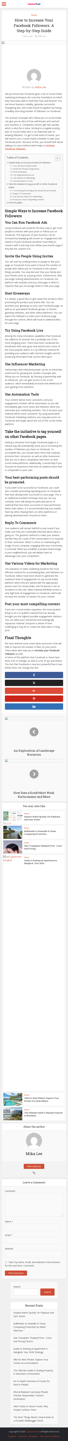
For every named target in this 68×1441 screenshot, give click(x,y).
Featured (22, 1436)
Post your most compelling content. (28, 199)
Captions (12, 1436)
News (34, 15)
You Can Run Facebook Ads (25, 166)
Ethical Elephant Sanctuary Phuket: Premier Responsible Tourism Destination (31, 1395)
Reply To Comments (22, 193)
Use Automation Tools (23, 181)
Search (16, 1286)
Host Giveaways (20, 172)
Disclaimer (33, 1436)
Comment (10, 1191)
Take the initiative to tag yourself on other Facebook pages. (33, 186)
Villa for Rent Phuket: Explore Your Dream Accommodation (41, 1099)
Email (8, 1235)
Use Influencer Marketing (24, 178)
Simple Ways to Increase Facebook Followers (30, 162)
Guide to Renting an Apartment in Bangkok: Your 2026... (40, 862)
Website (9, 1248)
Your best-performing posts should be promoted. (34, 190)
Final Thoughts (15, 202)
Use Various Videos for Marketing (27, 196)
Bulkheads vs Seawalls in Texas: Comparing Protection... (40, 832)
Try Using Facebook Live (23, 175)
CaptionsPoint (33, 1431)
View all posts (34, 1166)
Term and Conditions (50, 1436)
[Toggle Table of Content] (56, 158)
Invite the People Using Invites (26, 169)
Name (9, 1221)
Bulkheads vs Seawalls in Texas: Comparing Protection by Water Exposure (29, 1327)
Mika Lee (42, 36)
